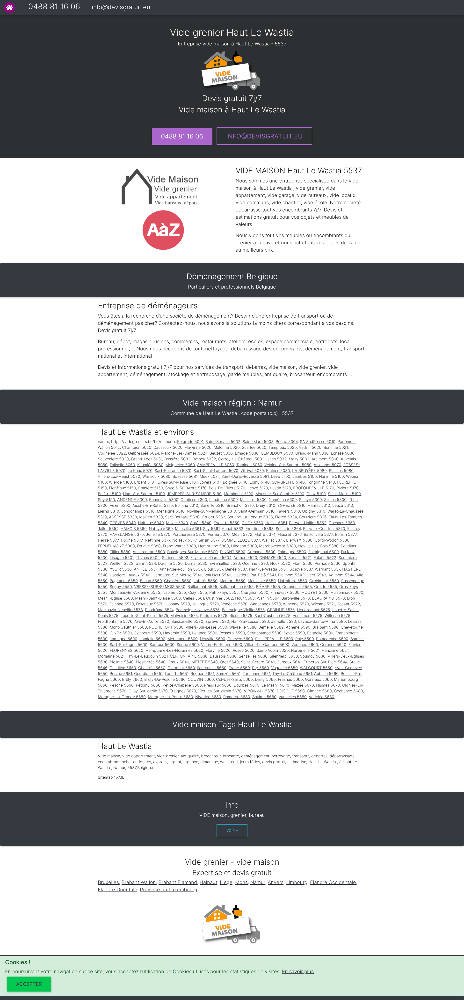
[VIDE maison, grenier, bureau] (9, 7)
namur (103, 441)
